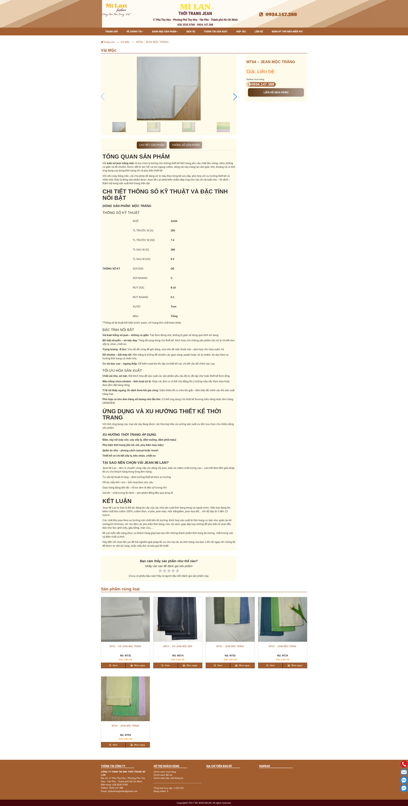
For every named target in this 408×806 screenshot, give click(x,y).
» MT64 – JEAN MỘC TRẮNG (149, 42)
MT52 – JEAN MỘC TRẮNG (230, 646)
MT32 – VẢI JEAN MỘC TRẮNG (125, 646)
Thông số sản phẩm (186, 145)
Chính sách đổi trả (163, 775)
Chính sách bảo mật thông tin (168, 778)
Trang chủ (111, 31)
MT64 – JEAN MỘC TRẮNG (125, 725)
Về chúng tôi (134, 31)
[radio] (160, 571)
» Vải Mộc (122, 42)
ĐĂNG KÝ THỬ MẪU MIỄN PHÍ (287, 31)
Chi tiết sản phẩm (151, 145)
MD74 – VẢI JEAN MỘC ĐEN (177, 646)
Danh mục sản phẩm (164, 31)
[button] (235, 96)
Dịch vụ (190, 31)
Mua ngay (139, 665)
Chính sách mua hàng (165, 771)
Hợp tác (241, 31)
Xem (114, 665)
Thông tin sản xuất (216, 31)
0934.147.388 (280, 14)
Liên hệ (259, 31)
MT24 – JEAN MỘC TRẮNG (282, 646)
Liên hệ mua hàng (276, 92)
